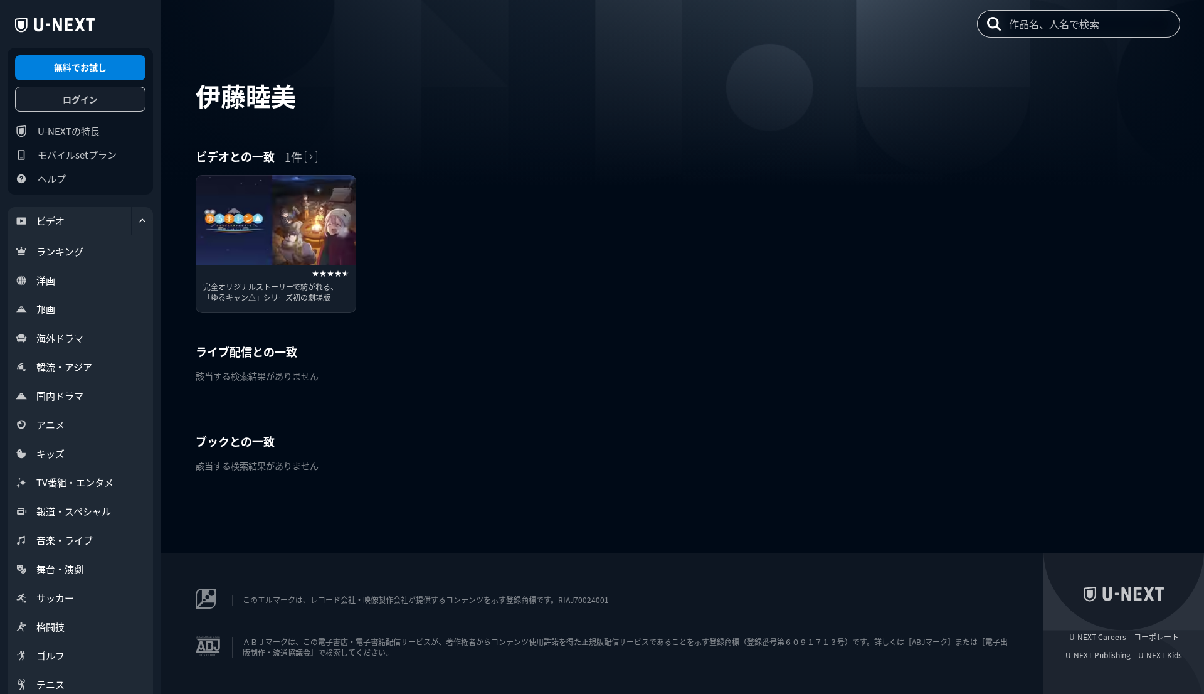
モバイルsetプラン (77, 154)
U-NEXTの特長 (69, 130)
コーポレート (1156, 637)
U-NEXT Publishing (1098, 655)
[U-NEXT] (55, 25)
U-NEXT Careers (1097, 637)
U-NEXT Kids (1160, 655)
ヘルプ (52, 178)
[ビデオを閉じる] (142, 221)
